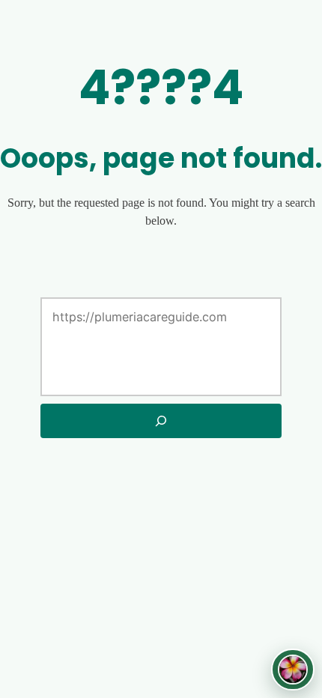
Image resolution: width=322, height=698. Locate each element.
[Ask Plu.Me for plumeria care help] (293, 670)
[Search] (161, 421)
